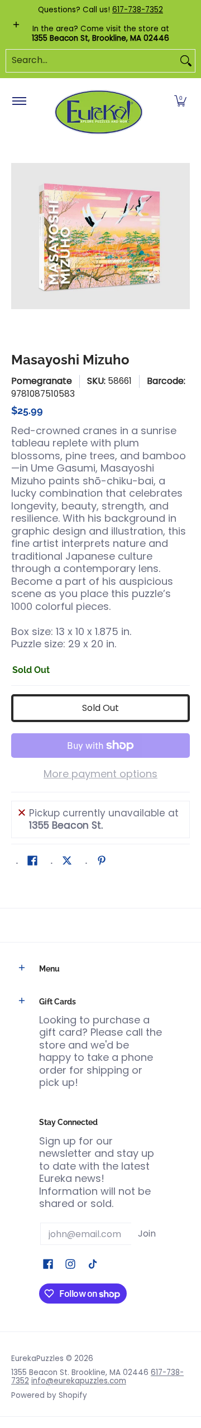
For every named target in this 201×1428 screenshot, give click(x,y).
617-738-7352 (137, 9)
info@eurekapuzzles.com (78, 1381)
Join (147, 1233)
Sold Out (100, 707)
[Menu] (18, 101)
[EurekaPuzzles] (98, 112)
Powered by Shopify (49, 1395)
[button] (180, 101)
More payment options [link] (100, 774)
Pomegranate (41, 380)
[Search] (186, 61)
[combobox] (91, 61)
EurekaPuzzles (37, 1358)
